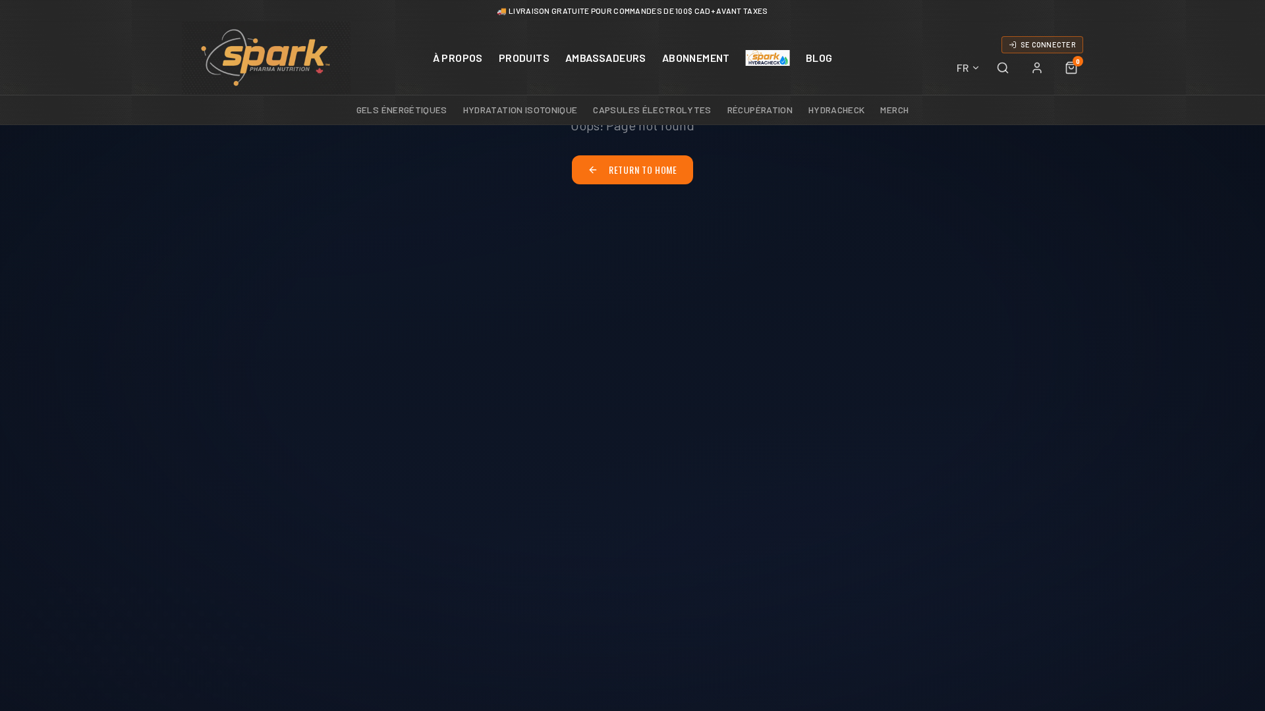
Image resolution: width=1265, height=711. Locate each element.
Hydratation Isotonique (520, 109)
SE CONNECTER (1048, 44)
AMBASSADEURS (605, 57)
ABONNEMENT (696, 57)
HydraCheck (836, 109)
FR (963, 67)
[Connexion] (1037, 68)
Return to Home (643, 169)
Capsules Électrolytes (652, 109)
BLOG (819, 57)
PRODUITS (524, 57)
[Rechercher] (1003, 68)
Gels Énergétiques (401, 109)
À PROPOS (458, 57)
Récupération (760, 109)
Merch (894, 109)
